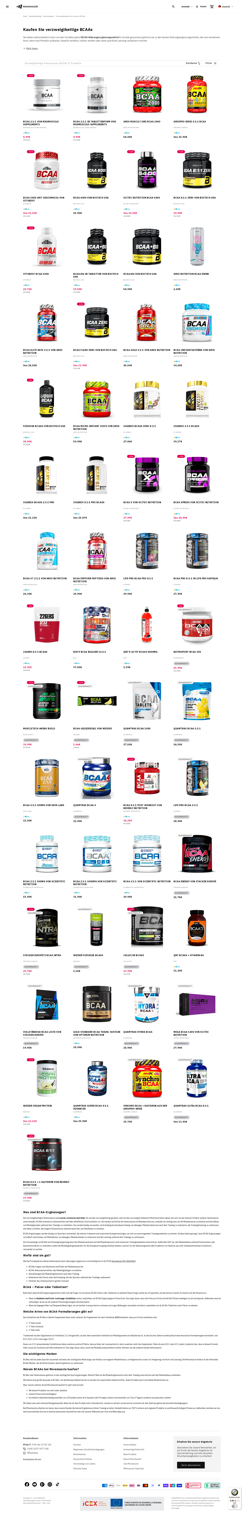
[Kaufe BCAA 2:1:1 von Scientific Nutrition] (147, 854)
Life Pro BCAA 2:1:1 (186, 805)
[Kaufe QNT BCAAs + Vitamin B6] (197, 927)
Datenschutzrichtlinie (82, 1459)
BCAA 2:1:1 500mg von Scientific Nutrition (44, 883)
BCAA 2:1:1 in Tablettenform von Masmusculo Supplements (94, 123)
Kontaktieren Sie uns (32, 1459)
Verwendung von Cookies (84, 1464)
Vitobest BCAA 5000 (36, 273)
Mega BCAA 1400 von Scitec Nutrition (191, 1033)
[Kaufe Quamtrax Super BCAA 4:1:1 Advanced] (97, 1078)
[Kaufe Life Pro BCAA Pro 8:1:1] (147, 551)
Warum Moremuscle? (132, 1459)
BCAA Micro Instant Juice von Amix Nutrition (96, 427)
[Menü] (239, 1489)
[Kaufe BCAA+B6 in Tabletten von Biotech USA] (97, 246)
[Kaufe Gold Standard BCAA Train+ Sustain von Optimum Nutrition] (97, 1004)
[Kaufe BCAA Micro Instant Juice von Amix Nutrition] (97, 398)
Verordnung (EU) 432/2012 (123, 1261)
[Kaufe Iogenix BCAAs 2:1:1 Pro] (46, 475)
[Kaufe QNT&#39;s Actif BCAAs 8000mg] (147, 624)
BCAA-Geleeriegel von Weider (92, 728)
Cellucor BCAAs (133, 955)
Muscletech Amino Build (39, 728)
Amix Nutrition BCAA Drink (191, 273)
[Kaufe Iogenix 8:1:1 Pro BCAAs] (97, 475)
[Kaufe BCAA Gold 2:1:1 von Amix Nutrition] (147, 322)
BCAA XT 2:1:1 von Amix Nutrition (45, 578)
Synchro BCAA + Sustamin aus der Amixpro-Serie (145, 1107)
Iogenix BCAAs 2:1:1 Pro (38, 502)
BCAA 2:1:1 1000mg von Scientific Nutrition (95, 883)
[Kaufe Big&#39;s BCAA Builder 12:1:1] (97, 624)
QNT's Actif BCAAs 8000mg (140, 651)
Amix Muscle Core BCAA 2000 (141, 121)
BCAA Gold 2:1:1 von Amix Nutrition (146, 350)
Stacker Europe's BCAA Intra (42, 955)
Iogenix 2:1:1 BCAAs (186, 426)
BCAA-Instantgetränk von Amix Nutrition (194, 351)
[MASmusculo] (27, 6)
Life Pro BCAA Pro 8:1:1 (138, 578)
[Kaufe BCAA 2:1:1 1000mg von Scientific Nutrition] (97, 854)
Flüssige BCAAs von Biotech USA (44, 426)
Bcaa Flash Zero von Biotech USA (95, 350)
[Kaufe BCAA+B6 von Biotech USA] (147, 246)
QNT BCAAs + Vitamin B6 (189, 955)
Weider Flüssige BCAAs (88, 955)
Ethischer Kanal (80, 1468)
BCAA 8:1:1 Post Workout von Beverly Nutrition (142, 807)
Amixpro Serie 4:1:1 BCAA (190, 121)
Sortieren (191, 63)
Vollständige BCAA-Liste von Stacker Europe (42, 1033)
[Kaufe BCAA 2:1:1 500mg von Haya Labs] (46, 777)
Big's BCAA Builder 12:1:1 (89, 651)
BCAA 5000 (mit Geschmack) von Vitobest (43, 199)
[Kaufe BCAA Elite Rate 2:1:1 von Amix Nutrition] (46, 322)
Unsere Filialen (129, 1444)
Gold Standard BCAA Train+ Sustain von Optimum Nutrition (96, 1033)
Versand (77, 1444)
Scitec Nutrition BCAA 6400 (141, 197)
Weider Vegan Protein (37, 1105)
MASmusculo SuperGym (133, 1468)
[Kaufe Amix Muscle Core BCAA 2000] (147, 94)
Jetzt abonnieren (191, 1465)
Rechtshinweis (79, 1454)
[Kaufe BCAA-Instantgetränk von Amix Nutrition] (197, 322)
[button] (173, 7)
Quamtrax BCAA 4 (84, 805)
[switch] (235, 1506)
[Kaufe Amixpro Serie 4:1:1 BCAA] (197, 94)
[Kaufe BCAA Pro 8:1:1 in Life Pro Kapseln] (197, 551)
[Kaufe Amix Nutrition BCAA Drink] (197, 246)
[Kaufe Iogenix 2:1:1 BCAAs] (197, 398)
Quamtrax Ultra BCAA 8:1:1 (191, 1105)
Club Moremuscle (131, 1464)
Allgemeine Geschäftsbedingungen (88, 1449)
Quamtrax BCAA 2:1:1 (187, 728)
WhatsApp (32, 1452)
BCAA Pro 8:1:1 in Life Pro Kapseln (196, 578)
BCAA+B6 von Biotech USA (140, 273)
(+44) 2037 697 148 (38, 1448)
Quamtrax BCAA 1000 (137, 728)
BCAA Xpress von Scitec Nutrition (196, 502)
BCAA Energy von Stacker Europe (195, 881)
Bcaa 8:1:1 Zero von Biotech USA (195, 197)
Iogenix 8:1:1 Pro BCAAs (88, 502)
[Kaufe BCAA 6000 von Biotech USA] (97, 170)
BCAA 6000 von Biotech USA (91, 197)
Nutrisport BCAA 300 (187, 651)
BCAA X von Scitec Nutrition (142, 502)
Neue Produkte (129, 1454)
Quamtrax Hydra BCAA (137, 1031)
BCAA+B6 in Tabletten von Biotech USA (95, 275)
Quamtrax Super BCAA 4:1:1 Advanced (91, 1107)
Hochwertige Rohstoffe (133, 1449)
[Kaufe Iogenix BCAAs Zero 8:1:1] (147, 398)
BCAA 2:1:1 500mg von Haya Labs (43, 805)
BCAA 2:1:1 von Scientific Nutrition (147, 881)
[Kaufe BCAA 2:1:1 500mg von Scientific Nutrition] (46, 854)
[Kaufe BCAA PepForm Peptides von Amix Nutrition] (97, 551)
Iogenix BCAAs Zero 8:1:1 (139, 426)
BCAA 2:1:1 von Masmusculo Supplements (41, 123)
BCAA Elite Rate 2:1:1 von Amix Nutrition (43, 351)
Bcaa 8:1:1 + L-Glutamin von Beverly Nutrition (46, 1183)
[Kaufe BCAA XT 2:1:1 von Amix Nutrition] (46, 551)
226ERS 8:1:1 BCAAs (35, 651)
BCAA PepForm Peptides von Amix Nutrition (94, 580)
